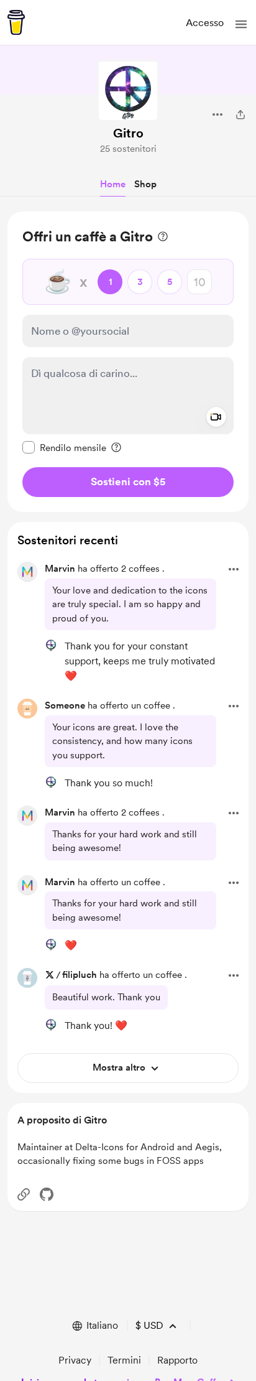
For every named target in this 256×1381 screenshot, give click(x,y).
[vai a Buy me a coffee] (16, 22)
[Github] (46, 1194)
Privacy (74, 1360)
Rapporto (177, 1360)
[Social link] (23, 1194)
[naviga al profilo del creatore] (128, 91)
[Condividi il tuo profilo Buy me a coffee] (240, 114)
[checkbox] (64, 447)
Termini (124, 1360)
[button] (241, 24)
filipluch (79, 974)
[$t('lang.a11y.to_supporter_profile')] (51, 645)
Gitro (128, 133)
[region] (128, 362)
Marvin (60, 568)
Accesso (205, 23)
